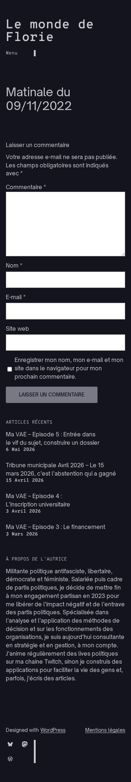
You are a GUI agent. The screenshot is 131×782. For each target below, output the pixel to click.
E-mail (15, 297)
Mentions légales (105, 730)
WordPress (53, 730)
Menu (11, 53)
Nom (14, 265)
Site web (17, 328)
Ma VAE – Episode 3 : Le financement (55, 527)
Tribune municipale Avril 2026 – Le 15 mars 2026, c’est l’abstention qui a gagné (61, 469)
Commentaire (26, 187)
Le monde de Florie (50, 31)
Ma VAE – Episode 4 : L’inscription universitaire (38, 500)
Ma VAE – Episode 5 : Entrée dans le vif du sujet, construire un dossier (52, 438)
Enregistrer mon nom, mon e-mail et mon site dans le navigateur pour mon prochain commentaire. (69, 368)
